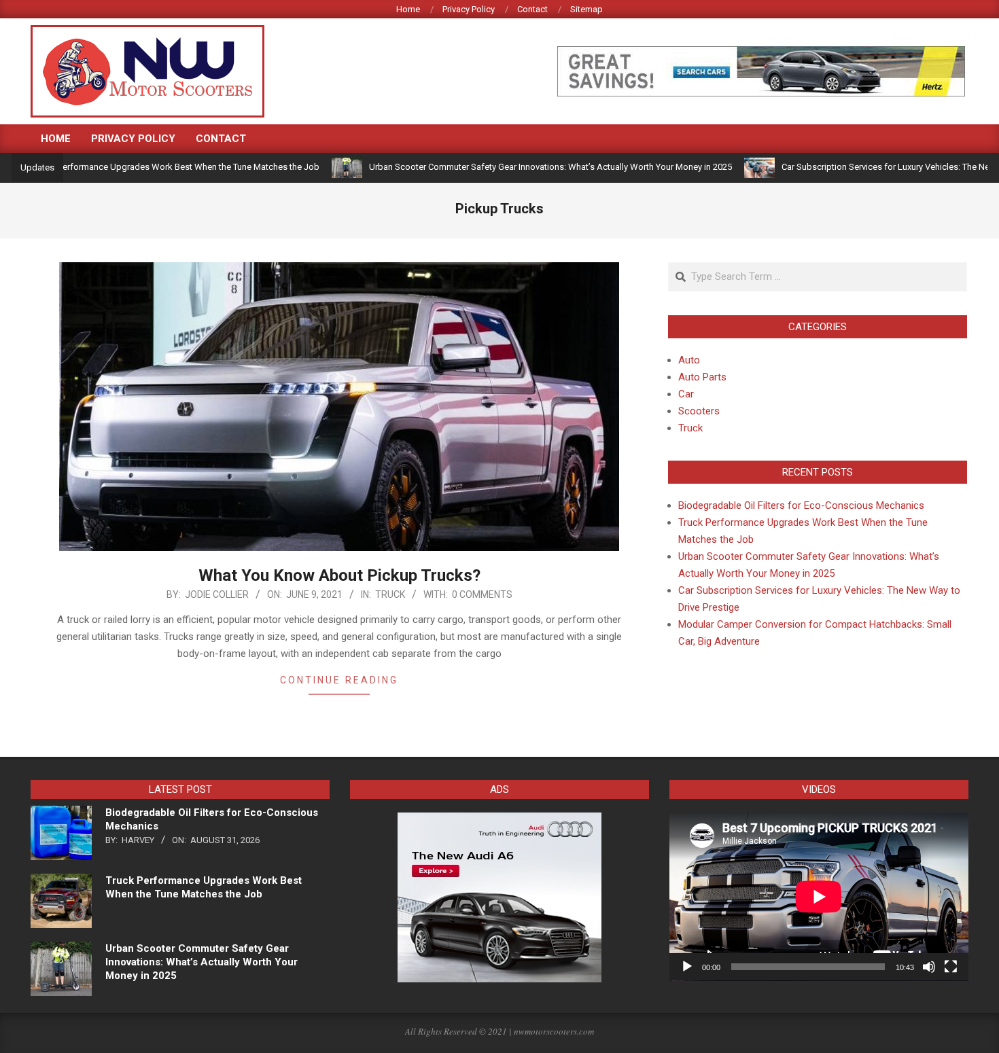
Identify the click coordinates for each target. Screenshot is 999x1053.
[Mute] (929, 967)
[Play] (687, 967)
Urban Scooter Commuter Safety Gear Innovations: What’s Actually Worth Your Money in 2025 (519, 167)
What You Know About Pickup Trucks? (339, 575)
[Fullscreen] (951, 967)
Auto (689, 360)
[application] (818, 897)
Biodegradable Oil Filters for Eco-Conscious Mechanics (801, 505)
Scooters (699, 411)
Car (686, 394)
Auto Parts (702, 377)
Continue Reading (339, 680)
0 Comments (482, 594)
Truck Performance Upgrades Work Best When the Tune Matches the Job (145, 167)
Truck (390, 594)
